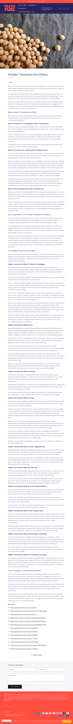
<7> (37, 425)
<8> (51, 427)
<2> (12, 287)
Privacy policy (31, 722)
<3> (47, 295)
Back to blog (37, 655)
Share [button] (10, 82)
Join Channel (7, 720)
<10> (39, 437)
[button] (60, 8)
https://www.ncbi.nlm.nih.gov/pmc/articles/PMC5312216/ (29, 645)
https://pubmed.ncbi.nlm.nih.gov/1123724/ (24, 638)
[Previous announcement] (4, 1)
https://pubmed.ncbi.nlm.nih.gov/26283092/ (24, 631)
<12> (9, 462)
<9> (37, 433)
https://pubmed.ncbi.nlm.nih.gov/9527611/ (23, 614)
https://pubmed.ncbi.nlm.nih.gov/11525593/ (24, 648)
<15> (22, 499)
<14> (52, 475)
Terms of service (46, 722)
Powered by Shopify (17, 720)
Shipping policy (55, 722)
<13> (27, 464)
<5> (56, 350)
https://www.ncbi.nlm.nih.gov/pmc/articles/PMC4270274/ (28, 621)
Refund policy (39, 722)
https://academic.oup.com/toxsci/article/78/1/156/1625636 (28, 611)
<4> (45, 342)
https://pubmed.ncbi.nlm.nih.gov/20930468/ (24, 642)
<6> (9, 394)
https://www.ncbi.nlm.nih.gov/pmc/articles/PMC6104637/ (28, 618)
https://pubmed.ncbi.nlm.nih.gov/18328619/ (24, 628)
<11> (25, 454)
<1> (30, 139)
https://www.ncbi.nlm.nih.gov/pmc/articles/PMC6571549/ (28, 624)
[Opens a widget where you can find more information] (67, 721)
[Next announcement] (68, 1)
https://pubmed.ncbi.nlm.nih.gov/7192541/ (23, 607)
